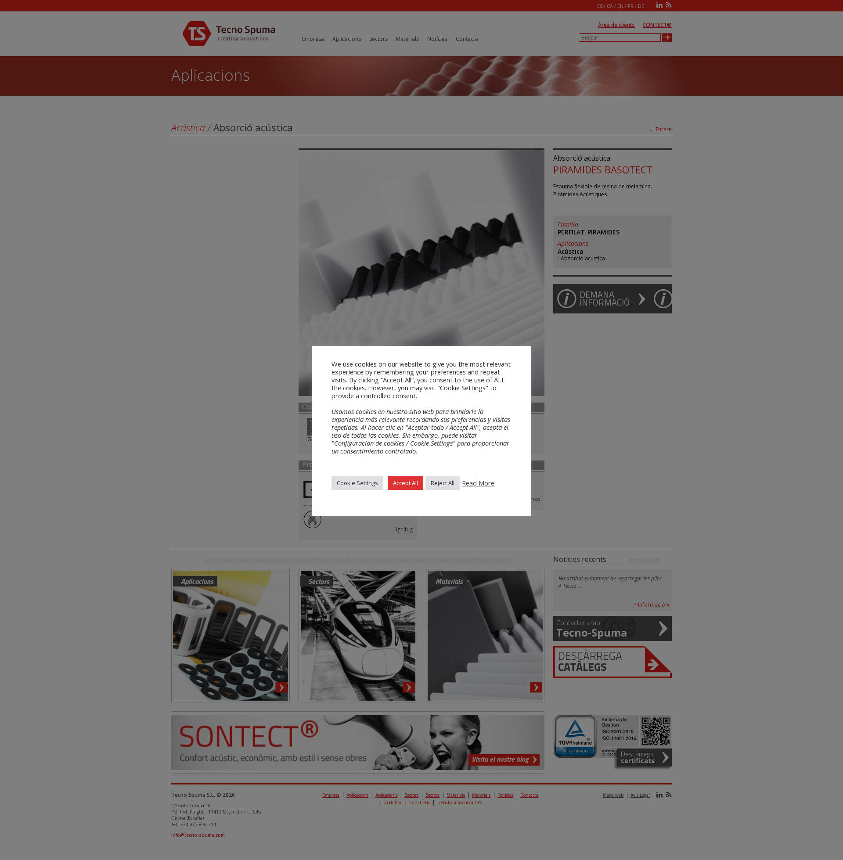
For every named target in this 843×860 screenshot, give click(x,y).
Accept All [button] (405, 483)
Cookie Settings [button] (357, 483)
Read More (478, 483)
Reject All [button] (442, 483)
